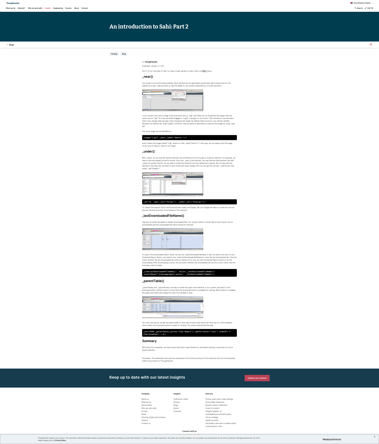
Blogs (176, 405)
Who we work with (148, 408)
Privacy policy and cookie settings (219, 399)
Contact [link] (84, 8)
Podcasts (177, 411)
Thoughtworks (151, 62)
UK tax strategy (211, 417)
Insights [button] (48, 8)
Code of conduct (212, 408)
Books (176, 408)
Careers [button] (68, 8)
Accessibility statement (214, 402)
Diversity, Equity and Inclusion (153, 417)
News (143, 414)
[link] (257, 378)
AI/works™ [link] (22, 8)
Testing (114, 54)
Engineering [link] (58, 8)
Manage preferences (332, 439)
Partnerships (146, 405)
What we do (146, 402)
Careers (144, 420)
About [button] (76, 8)
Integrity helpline (212, 411)
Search (360, 8)
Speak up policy (212, 420)
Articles (177, 402)
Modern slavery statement (216, 405)
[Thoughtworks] (12, 2)
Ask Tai (370, 8)
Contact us (145, 423)
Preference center (181, 399)
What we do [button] (10, 8)
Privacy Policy (60, 440)
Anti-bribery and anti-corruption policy (220, 423)
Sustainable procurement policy (218, 414)
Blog (124, 54)
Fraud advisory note (213, 426)
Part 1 (204, 71)
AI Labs (144, 411)
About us (145, 399)
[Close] (374, 436)
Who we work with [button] (35, 8)
